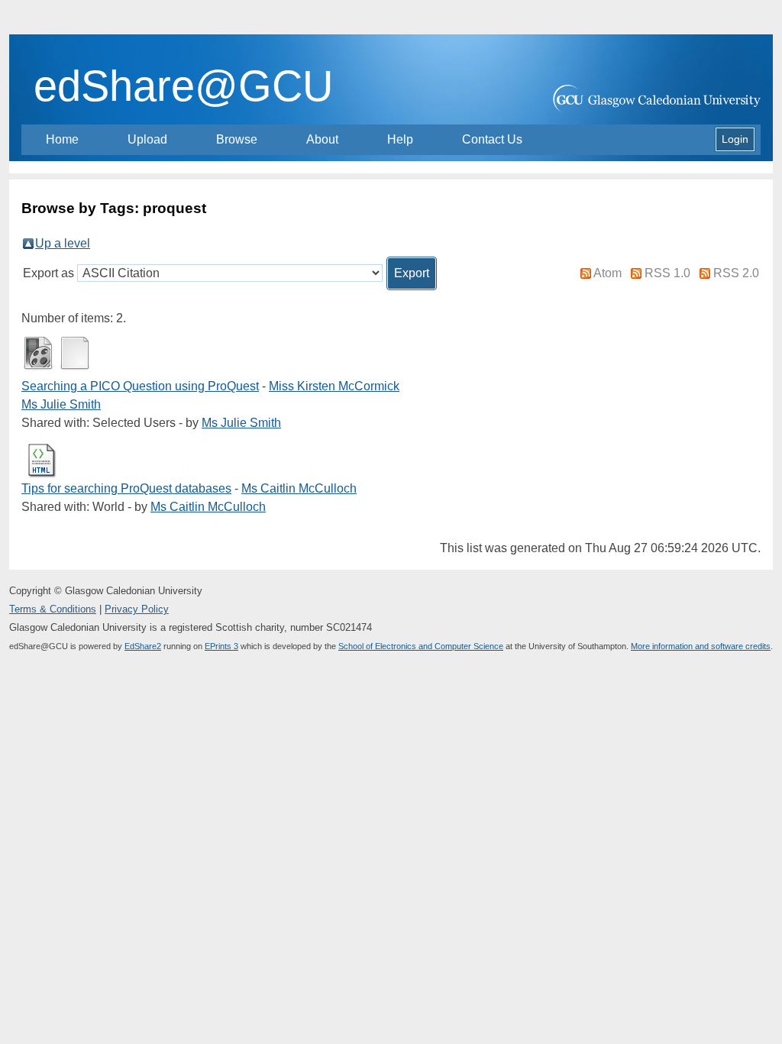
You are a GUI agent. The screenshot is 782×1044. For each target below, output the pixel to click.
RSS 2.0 (736, 273)
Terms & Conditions (52, 609)
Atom (607, 273)
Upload (147, 139)
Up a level (62, 243)
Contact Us (492, 139)
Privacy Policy (137, 609)
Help (400, 139)
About (322, 139)
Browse (236, 139)
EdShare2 (142, 646)
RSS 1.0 (667, 273)
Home (62, 139)
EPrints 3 (221, 646)
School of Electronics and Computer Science (420, 646)
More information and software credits (701, 646)
